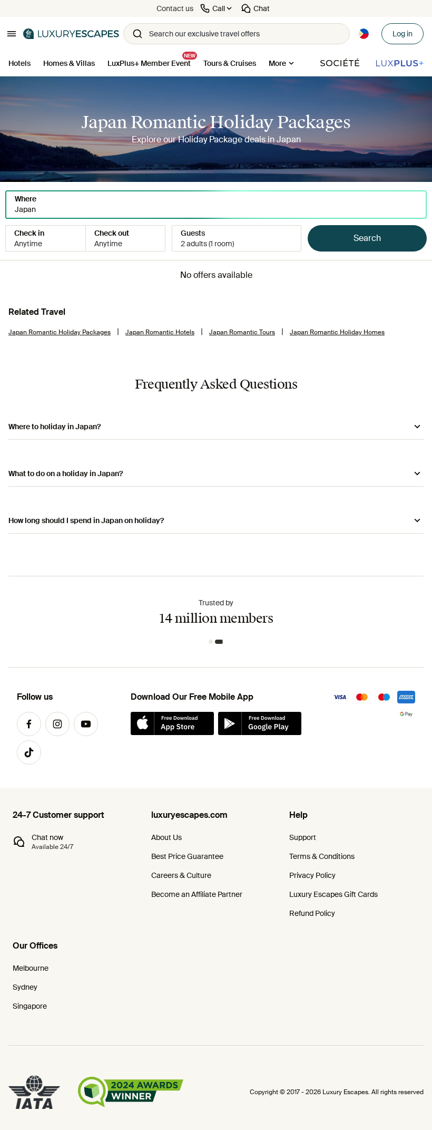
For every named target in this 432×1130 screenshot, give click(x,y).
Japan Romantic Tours (242, 332)
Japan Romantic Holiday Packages (59, 332)
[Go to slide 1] (213, 642)
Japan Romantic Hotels (159, 332)
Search (367, 238)
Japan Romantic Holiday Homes (337, 332)
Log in (402, 33)
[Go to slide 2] (221, 642)
